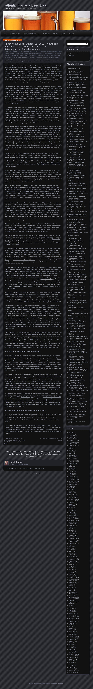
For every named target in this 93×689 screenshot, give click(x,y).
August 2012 (72, 660)
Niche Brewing (51, 57)
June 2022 (71, 470)
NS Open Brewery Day (27, 397)
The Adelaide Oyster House (44, 267)
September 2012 (73, 659)
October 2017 (72, 561)
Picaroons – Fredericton (75, 157)
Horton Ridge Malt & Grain (15, 57)
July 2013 (71, 644)
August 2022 (72, 466)
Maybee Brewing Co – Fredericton (77, 146)
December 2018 (73, 538)
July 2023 (71, 448)
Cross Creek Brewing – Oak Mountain (78, 95)
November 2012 (73, 656)
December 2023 (73, 440)
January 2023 (72, 458)
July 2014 (71, 625)
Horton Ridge (49, 92)
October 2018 (72, 541)
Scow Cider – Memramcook (76, 164)
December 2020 (73, 499)
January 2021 (72, 497)
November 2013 (73, 638)
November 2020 (73, 501)
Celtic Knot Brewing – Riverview (77, 92)
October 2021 (72, 483)
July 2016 (71, 585)
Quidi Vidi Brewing (24, 292)
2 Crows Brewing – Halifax (75, 238)
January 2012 (72, 672)
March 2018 (72, 553)
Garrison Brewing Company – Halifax (78, 277)
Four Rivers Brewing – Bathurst (76, 103)
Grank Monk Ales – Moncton (76, 115)
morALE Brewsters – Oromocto (76, 151)
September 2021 (73, 484)
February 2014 (72, 633)
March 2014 (72, 631)
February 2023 (72, 456)
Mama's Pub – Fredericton (75, 144)
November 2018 (73, 540)
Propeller (7, 185)
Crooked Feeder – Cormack (76, 201)
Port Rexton (42, 381)
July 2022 (71, 468)
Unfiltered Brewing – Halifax (76, 388)
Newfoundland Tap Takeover (13, 381)
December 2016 (73, 577)
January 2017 (72, 576)
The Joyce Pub (45, 163)
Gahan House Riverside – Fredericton (78, 112)
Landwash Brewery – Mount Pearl (77, 206)
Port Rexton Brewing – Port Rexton (77, 214)
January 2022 (72, 478)
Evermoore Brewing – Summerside (77, 404)
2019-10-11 (19, 40)
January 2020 (72, 517)
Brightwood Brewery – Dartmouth (77, 258)
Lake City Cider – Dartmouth (76, 299)
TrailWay (27, 107)
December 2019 (73, 518)
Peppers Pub (12, 59)
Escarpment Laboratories (25, 55)
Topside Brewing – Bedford (75, 377)
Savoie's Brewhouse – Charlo (76, 162)
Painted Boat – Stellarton (75, 335)
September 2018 (73, 543)
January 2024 (72, 439)
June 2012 (71, 664)
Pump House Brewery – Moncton (77, 159)
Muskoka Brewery (29, 294)
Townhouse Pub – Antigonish (76, 379)
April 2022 (71, 473)
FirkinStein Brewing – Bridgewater (77, 274)
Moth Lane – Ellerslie (74, 409)
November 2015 (73, 598)
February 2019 (72, 535)
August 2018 (72, 545)
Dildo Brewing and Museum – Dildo (78, 203)
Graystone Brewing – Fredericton (77, 116)
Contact (71, 34)
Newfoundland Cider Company (40, 57)
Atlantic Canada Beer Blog (26, 5)
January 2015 (72, 615)
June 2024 (71, 432)
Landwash (10, 383)
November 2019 (73, 520)
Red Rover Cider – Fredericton (76, 161)
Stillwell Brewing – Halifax (75, 367)
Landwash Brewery (27, 57)
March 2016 (72, 592)
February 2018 (72, 554)
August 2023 (72, 447)
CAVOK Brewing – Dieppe (75, 90)
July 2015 (71, 605)
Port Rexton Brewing (44, 269)
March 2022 (72, 474)
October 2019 (72, 522)
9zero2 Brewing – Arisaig (75, 240)
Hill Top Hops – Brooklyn (75, 291)
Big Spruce (29, 53)
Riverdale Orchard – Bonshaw (76, 416)
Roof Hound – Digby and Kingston (77, 344)
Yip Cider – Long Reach (75, 182)
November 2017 (73, 559)
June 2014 (71, 626)
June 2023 (71, 450)
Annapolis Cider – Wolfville (75, 245)
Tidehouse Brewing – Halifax (76, 375)
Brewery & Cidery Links (31, 34)
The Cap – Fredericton (74, 170)
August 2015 (72, 603)
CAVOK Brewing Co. (10, 164)
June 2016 (71, 587)
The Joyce (26, 61)
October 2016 (72, 580)
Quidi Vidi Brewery (43, 59)
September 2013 (73, 641)
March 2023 (72, 455)
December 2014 (73, 616)
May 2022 (71, 471)
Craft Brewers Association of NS (52, 397)
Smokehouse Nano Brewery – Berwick (78, 361)
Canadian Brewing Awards (52, 284)
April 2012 (71, 667)
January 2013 (72, 652)
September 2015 (73, 602)
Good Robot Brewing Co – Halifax (77, 279)
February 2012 (72, 670)
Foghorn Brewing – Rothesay (76, 102)
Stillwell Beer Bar (52, 59)
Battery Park (23, 53)
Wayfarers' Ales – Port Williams (76, 392)
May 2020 (71, 510)
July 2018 (71, 546)
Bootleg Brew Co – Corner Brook (77, 196)
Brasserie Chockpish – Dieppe (76, 82)
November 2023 (73, 442)
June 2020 (71, 509)
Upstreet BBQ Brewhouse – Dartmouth (78, 390)
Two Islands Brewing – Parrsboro (77, 385)
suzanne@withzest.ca (53, 347)
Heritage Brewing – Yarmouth (76, 289)
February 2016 (72, 594)
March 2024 (72, 435)
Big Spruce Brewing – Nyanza (76, 251)
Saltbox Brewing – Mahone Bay (77, 349)
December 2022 (73, 460)
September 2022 (73, 465)
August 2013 (72, 642)
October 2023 (72, 443)
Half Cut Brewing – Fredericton (76, 121)
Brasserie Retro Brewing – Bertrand (78, 84)
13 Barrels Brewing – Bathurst (76, 71)
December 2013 (73, 636)
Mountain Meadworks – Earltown (77, 312)
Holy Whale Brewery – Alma (76, 128)
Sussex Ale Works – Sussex (76, 169)
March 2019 (72, 533)
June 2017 (71, 567)
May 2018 (71, 549)
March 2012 (72, 669)
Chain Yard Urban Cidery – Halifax (77, 264)
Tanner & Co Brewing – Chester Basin (78, 370)
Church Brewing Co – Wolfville (76, 266)
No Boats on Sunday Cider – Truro (77, 322)
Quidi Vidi (55, 381)
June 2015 (71, 607)
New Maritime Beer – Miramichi (76, 152)
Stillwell (8, 166)
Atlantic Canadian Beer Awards (33, 334)
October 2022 (72, 463)
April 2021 (71, 492)
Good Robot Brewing (49, 55)
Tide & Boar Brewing (34, 61)
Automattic (60, 683)
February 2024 (72, 437)
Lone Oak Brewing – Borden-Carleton (78, 408)
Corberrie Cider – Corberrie (76, 268)
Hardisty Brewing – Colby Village (77, 286)
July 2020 (71, 507)
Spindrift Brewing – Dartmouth (76, 366)
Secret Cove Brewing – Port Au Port (77, 224)
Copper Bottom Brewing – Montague (78, 401)
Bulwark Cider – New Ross (75, 260)
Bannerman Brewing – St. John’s (77, 191)
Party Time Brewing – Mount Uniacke (78, 336)
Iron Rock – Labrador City (75, 204)
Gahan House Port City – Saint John (78, 110)
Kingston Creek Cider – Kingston (77, 134)
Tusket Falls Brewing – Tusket (76, 384)
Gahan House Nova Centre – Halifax (78, 276)
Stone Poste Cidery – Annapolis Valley (78, 369)
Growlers (46, 34)
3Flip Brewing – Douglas (75, 72)
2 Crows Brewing (27, 51)
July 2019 (71, 527)
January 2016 (72, 595)
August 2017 (72, 564)
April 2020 (71, 512)
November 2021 (73, 481)
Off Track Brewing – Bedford (76, 326)
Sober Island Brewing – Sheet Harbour (78, 362)
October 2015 (72, 600)
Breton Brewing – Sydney (75, 256)
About (63, 34)
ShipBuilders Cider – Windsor (76, 357)
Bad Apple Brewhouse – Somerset (77, 248)
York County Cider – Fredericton (77, 183)
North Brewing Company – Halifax (77, 325)
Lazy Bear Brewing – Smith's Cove (77, 300)
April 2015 (71, 610)
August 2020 (72, 505)
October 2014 (72, 620)
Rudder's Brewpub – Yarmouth (76, 348)
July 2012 (71, 662)
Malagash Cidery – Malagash (76, 307)
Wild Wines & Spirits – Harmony (77, 393)
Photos (55, 34)
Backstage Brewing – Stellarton (76, 246)
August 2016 (72, 584)
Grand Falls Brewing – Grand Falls (77, 113)
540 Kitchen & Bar (36, 51)
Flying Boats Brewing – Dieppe (76, 100)
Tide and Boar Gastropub (24, 164)
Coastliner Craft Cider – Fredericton (78, 94)
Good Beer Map (15, 34)
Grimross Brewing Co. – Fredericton (78, 120)
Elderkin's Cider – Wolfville (75, 273)
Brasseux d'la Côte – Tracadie (76, 85)
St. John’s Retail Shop (47, 279)
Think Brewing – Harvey (75, 172)
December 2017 (73, 558)
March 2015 (72, 611)
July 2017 (71, 566)
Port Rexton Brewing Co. (22, 59)
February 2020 (72, 515)
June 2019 (71, 528)
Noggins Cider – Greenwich (76, 323)
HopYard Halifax (17, 343)
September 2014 (73, 621)
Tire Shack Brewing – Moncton (76, 177)
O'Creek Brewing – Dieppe (75, 154)
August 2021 (72, 486)
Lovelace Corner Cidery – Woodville (78, 302)
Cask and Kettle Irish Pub (38, 53)
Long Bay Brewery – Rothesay (76, 139)
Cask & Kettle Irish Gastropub (40, 164)
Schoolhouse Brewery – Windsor (77, 351)
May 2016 (71, 589)
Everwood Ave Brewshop (38, 55)
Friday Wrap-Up (14, 51)
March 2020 (72, 514)
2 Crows (49, 126)
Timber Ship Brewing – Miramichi (77, 175)
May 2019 (71, 530)
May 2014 (71, 628)
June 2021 (71, 489)
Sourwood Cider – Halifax (75, 364)
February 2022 (72, 476)
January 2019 (72, 536)
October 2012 (72, 657)
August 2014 (72, 623)
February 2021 (72, 496)
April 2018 (71, 551)
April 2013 (71, 649)
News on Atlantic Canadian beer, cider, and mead (20, 8)
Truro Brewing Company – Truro (77, 380)
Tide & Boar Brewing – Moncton (77, 174)
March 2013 (72, 651)
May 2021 (71, 491)
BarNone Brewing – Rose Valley (77, 398)
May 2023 (71, 452)
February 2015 (72, 613)
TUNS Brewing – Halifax (75, 382)
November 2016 (73, 579)
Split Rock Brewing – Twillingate (77, 226)
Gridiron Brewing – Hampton (76, 118)
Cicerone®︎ (30, 284)
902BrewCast (30, 425)
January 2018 (72, 556)
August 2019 (72, 525)
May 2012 (71, 665)
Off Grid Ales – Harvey (74, 156)
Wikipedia (55, 313)
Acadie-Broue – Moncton (75, 74)
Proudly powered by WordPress (37, 683)
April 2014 (71, 629)
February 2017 (72, 574)
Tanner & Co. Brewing (34, 86)
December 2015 (73, 597)
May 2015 (71, 608)
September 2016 (73, 582)
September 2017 (73, 563)
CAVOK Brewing (49, 53)
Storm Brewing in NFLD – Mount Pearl (78, 227)
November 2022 (73, 461)
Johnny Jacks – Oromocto (75, 130)
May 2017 (71, 569)
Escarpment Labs (46, 237)
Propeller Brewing (33, 59)
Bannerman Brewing (14, 53)
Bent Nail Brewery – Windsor (76, 250)
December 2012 (73, 654)
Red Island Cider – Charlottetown (77, 414)
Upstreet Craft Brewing (54, 61)
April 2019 (71, 532)
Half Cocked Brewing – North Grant (77, 281)
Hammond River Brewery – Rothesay (78, 123)
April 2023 (71, 453)
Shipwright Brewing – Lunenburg (77, 359)
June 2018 (71, 548)
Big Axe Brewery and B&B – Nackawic (78, 77)
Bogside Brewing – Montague (76, 400)
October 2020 (72, 502)
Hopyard (14, 374)
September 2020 (73, 504)
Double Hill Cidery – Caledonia (76, 403)
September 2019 (73, 523)
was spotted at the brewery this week (24, 260)
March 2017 (72, 572)
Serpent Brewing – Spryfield (76, 356)
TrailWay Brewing (44, 61)
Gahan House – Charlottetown (76, 406)
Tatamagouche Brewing (17, 61)
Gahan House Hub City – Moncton (77, 108)
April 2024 (71, 434)
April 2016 (71, 590)
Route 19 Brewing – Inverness (76, 346)
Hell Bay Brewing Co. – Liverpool (77, 287)
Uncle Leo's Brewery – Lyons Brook (78, 387)
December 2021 (73, 479)
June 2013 (71, 646)
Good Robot (24, 414)
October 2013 (72, 639)
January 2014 (72, 634)
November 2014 (73, 618)
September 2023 (73, 445)
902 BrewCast (44, 51)
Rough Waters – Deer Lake (75, 222)
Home (5, 34)
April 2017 (71, 571)
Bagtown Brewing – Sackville (76, 76)
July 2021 (71, 487)
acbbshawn (11, 40)
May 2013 (71, 647)
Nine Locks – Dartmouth (75, 320)
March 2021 (72, 494)
